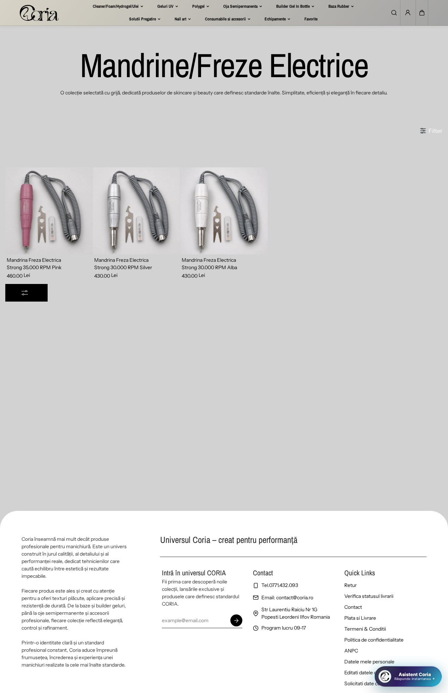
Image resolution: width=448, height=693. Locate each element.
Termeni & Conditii (365, 629)
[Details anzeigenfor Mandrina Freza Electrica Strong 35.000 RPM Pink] (48, 210)
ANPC (351, 651)
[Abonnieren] (236, 620)
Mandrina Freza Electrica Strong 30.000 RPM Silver (123, 264)
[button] (422, 12)
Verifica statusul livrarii (368, 596)
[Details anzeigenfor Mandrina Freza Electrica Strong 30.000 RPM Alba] (223, 210)
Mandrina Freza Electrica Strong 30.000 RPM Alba (209, 264)
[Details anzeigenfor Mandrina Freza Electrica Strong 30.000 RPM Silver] (136, 210)
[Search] (394, 12)
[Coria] (39, 13)
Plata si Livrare (360, 618)
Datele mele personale (369, 661)
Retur (350, 585)
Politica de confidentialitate (374, 640)
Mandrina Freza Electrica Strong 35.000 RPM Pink (34, 264)
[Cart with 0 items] (422, 12)
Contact (353, 607)
